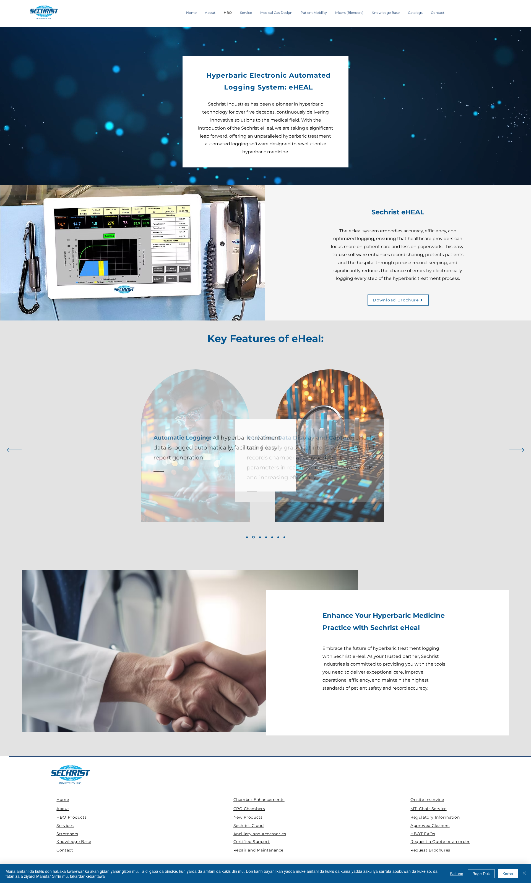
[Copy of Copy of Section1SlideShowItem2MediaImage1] (278, 537)
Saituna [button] (456, 873)
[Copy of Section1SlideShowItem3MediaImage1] (272, 537)
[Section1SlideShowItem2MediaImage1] (253, 537)
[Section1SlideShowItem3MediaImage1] (260, 537)
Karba (508, 873)
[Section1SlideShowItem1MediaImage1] (247, 537)
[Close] (524, 874)
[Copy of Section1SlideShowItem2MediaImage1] (266, 537)
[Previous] (14, 450)
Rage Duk (481, 873)
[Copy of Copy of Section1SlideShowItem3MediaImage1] (284, 537)
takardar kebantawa (87, 876)
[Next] (516, 450)
